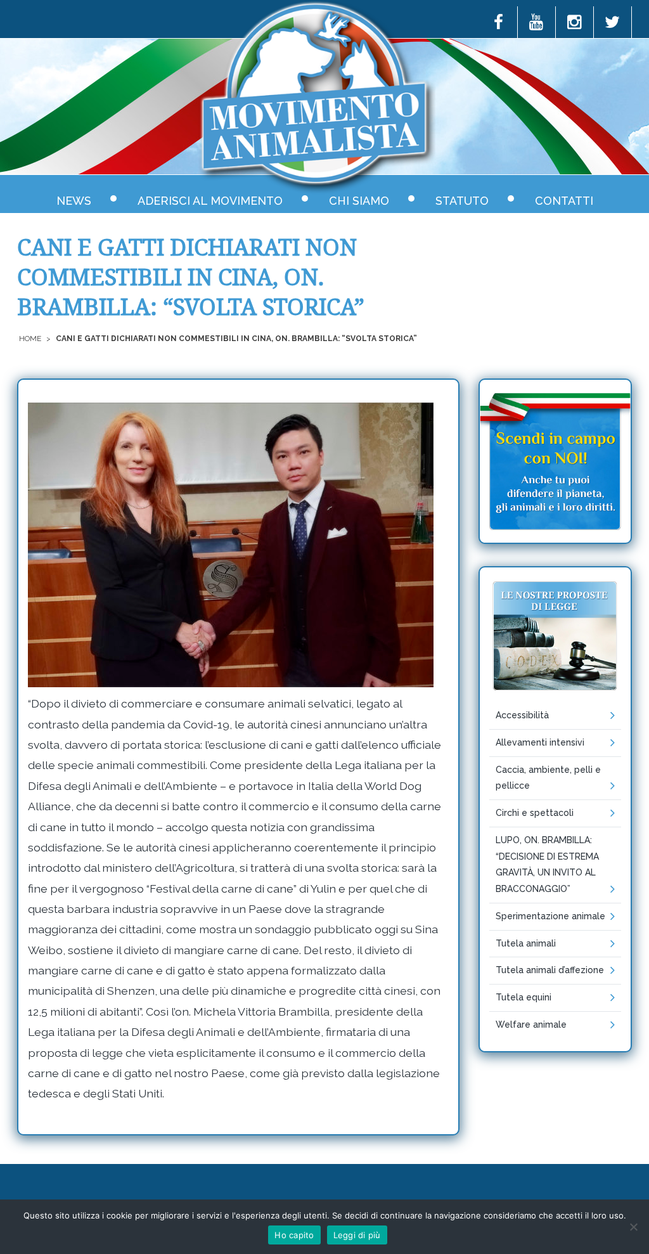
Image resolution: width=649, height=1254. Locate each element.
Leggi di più (357, 1235)
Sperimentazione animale (550, 916)
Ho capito (294, 1235)
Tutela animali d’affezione (550, 970)
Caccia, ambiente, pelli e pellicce (548, 778)
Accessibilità (522, 715)
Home (30, 338)
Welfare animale (531, 1024)
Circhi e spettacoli (535, 813)
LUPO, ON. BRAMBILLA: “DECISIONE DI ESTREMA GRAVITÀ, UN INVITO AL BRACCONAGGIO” (547, 864)
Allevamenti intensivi (540, 742)
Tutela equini (523, 997)
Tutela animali (526, 943)
